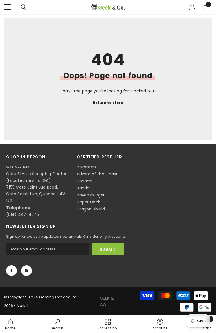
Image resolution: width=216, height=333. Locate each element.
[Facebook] (11, 270)
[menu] (7, 7)
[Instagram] (26, 270)
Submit (108, 249)
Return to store (108, 102)
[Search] (23, 7)
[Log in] (192, 7)
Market (22, 305)
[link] (57, 324)
